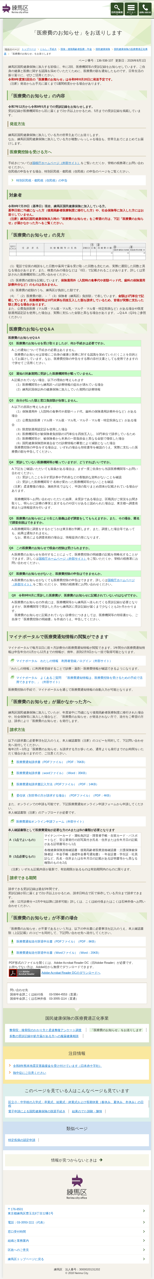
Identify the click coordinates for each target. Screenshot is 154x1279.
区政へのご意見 (18, 1250)
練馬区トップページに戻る (26, 1259)
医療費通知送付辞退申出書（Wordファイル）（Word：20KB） (58, 952)
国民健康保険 (103, 49)
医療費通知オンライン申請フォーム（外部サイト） (50, 821)
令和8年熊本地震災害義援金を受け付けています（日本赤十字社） (57, 1065)
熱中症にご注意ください (29, 1072)
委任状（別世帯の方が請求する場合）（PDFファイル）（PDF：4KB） (64, 795)
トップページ (29, 49)
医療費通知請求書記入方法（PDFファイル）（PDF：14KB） (57, 784)
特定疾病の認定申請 (21, 1140)
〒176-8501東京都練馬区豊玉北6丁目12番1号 (30, 1211)
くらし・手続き (48, 49)
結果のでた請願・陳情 (87, 1111)
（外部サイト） (63, 558)
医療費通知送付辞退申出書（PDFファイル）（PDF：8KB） (56, 941)
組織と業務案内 (18, 1240)
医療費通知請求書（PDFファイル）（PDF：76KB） (51, 762)
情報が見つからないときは (74, 1160)
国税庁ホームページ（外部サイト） (56, 163)
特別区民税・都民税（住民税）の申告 (41, 180)
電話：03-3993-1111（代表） (27, 1222)
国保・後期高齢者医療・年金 (76, 49)
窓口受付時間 (17, 1231)
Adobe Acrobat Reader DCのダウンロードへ (71, 972)
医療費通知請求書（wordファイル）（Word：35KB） (52, 773)
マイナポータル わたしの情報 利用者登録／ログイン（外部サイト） (64, 661)
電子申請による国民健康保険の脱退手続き (36, 1111)
